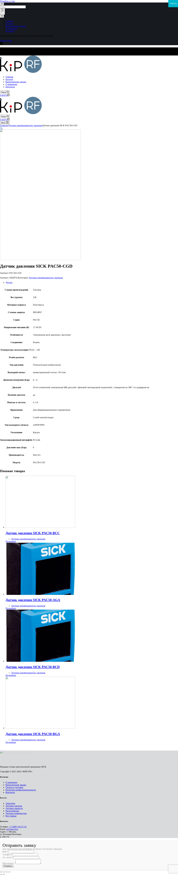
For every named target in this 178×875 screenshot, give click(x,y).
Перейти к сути (7, 1)
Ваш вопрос (9, 863)
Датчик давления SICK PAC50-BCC (33, 533)
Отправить (8, 866)
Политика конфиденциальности (21, 790)
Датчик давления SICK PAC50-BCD (33, 667)
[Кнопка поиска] (2, 11)
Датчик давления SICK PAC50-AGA (33, 600)
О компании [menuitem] (11, 28)
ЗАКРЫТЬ (173, 4)
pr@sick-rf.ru (12, 829)
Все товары (11, 816)
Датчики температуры (16, 813)
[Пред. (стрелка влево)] (1, 874)
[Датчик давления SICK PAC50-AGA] (40, 594)
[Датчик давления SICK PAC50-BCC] (40, 527)
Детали (9, 282)
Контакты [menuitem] (10, 31)
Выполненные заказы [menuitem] (16, 26)
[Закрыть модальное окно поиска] (2, 4)
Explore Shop (6, 40)
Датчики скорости (14, 808)
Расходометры (12, 811)
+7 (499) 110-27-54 (17, 827)
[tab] (92, 282)
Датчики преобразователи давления (46, 278)
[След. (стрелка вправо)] (4, 874)
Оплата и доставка (14, 787)
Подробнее (11, 541)
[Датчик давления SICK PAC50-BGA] (40, 728)
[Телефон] (1, 44)
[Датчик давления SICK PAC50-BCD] (40, 661)
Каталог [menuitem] (9, 23)
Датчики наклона (14, 806)
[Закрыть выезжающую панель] (2, 16)
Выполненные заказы (16, 785)
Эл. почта (8, 857)
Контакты (10, 792)
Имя (5, 851)
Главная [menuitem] (9, 21)
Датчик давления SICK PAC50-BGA (33, 734)
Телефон (7, 854)
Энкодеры (10, 803)
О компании (11, 782)
